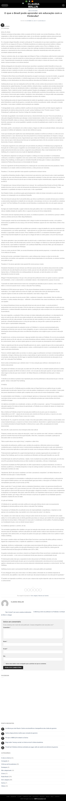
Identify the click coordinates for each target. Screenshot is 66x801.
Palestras (36, 796)
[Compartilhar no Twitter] (31, 590)
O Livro (19, 796)
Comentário (6, 627)
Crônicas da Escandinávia (8, 764)
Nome (5, 641)
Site (4, 656)
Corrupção (4, 761)
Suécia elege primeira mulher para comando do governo (21, 733)
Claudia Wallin (41, 20)
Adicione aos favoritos (43, 595)
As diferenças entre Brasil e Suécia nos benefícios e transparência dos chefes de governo (31, 728)
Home (8, 796)
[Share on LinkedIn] (40, 590)
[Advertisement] (33, 709)
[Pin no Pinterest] (37, 590)
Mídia (52, 796)
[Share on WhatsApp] (25, 590)
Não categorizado (6, 770)
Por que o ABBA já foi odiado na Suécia (16, 737)
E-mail (5, 648)
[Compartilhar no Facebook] (28, 590)
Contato (57, 796)
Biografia (13, 796)
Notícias (42, 796)
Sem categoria (33, 10)
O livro (3, 773)
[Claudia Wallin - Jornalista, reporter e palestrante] (33, 5)
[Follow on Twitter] (38, 1)
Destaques (4, 767)
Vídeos (3, 786)
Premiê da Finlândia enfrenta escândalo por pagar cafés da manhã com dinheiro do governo (31, 747)
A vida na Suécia (6, 758)
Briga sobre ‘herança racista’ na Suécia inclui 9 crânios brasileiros (24, 742)
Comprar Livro (27, 796)
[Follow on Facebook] (35, 1)
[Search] (63, 5)
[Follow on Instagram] (36, 1)
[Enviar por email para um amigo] (34, 590)
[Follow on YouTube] (39, 1)
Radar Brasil (4, 776)
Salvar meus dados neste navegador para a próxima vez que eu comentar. (26, 663)
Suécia (3, 783)
